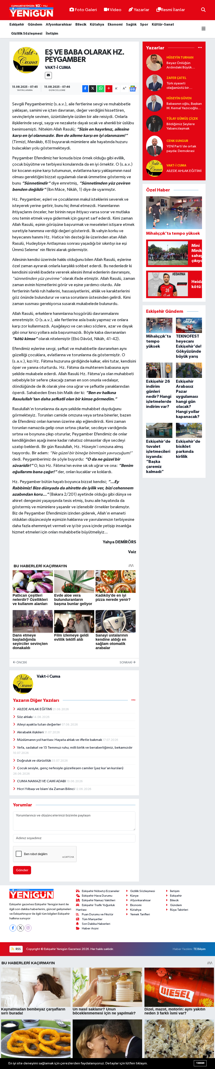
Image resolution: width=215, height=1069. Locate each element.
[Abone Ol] (132, 89)
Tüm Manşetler (92, 919)
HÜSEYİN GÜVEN (178, 98)
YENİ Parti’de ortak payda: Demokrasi (181, 149)
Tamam (200, 1063)
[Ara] (203, 10)
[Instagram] (28, 928)
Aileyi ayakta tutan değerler (39, 724)
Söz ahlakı (25, 717)
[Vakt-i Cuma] (26, 60)
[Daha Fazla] (108, 88)
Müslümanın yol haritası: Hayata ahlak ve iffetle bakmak (60, 740)
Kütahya (97, 24)
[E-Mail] (48, 75)
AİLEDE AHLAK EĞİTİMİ (35, 709)
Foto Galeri (86, 10)
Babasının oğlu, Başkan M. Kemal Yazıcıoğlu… (184, 106)
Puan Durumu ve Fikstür (97, 914)
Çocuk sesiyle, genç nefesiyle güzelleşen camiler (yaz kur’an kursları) (70, 768)
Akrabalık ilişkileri (30, 732)
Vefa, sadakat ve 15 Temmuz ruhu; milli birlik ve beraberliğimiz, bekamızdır (74, 747)
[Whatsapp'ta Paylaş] (100, 88)
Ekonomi (115, 24)
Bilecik (80, 24)
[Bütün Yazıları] (133, 700)
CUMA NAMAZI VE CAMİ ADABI (42, 781)
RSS (18, 949)
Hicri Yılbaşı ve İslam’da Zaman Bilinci (46, 789)
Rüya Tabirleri (179, 909)
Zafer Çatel (176, 78)
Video (115, 10)
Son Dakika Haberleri (96, 923)
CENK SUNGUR (177, 141)
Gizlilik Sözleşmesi (26, 33)
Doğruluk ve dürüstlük (34, 760)
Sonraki (126, 662)
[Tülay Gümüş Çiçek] (154, 123)
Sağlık (131, 24)
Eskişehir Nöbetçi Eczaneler (100, 891)
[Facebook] (12, 928)
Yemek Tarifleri (140, 914)
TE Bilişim (199, 949)
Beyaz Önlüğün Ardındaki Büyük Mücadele (179, 65)
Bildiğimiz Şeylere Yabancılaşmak (180, 126)
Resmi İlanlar (173, 10)
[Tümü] (200, 48)
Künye (134, 895)
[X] (20, 928)
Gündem (35, 24)
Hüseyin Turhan (179, 57)
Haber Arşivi (90, 928)
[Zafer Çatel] (154, 83)
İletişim (52, 33)
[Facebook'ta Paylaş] (85, 88)
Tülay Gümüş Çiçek (182, 118)
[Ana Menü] (204, 29)
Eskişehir (16, 24)
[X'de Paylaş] (92, 88)
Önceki (21, 662)
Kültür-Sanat (163, 24)
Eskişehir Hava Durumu (97, 895)
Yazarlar (141, 10)
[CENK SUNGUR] (154, 146)
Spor (144, 24)
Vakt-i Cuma (58, 68)
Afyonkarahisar (59, 24)
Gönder (22, 870)
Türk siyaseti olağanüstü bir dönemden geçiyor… (183, 86)
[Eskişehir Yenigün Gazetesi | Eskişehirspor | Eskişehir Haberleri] (31, 10)
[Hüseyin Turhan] (154, 62)
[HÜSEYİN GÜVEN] (154, 103)
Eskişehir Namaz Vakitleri (98, 900)
